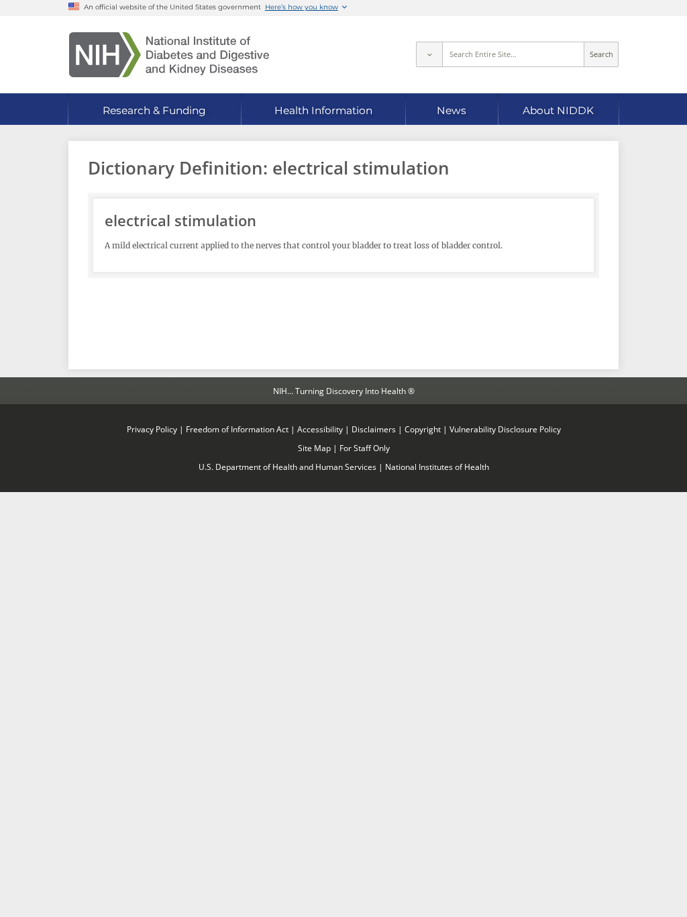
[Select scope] (428, 54)
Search (601, 54)
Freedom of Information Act (237, 429)
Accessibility (320, 429)
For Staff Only (364, 447)
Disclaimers (374, 429)
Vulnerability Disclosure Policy (505, 429)
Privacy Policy (152, 429)
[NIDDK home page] (169, 54)
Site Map (314, 447)
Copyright (423, 429)
